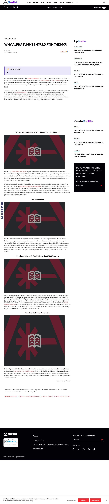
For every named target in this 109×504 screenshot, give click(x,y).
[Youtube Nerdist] (14, 7)
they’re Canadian (21, 92)
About (35, 436)
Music (76, 82)
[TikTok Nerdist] (17, 7)
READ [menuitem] (29, 2)
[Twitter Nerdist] (7, 7)
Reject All (83, 500)
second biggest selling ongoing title (30, 186)
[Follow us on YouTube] (89, 450)
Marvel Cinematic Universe (22, 396)
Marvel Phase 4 (54, 396)
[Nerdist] (10, 2)
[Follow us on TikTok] (94, 450)
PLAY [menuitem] (42, 2)
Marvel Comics (40, 396)
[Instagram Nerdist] (10, 7)
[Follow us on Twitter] (78, 450)
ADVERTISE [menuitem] (70, 2)
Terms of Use (38, 448)
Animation (78, 58)
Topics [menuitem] (48, 7)
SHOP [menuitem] (55, 2)
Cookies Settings (71, 500)
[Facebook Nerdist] (4, 7)
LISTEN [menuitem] (49, 2)
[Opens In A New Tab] (10, 441)
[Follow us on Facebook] (73, 450)
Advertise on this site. (11, 445)
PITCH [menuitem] (62, 2)
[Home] (10, 435)
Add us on (63, 52)
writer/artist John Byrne (19, 172)
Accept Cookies (95, 500)
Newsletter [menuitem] (57, 7)
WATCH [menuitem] (35, 2)
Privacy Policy (38, 440)
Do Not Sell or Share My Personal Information (50, 444)
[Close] (106, 500)
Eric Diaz (8, 51)
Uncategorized (10, 38)
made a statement (33, 78)
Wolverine (65, 396)
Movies (76, 70)
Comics (77, 150)
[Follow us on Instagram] (84, 450)
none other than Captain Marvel (24, 371)
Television (78, 46)
